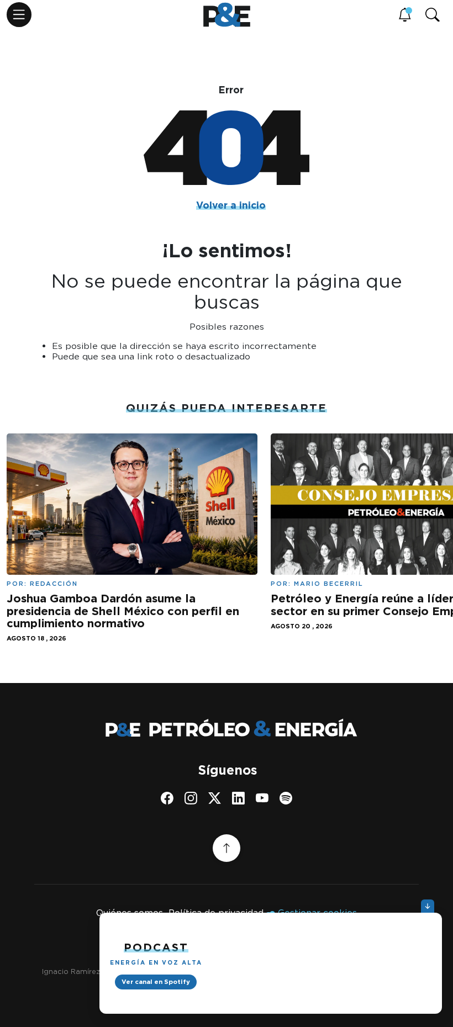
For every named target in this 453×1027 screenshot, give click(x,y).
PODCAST (156, 947)
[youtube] (262, 798)
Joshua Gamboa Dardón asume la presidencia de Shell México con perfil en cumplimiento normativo (123, 611)
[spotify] (286, 798)
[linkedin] (238, 798)
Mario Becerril (329, 583)
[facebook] (167, 798)
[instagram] (191, 798)
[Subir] (226, 848)
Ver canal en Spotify (156, 982)
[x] (214, 798)
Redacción (54, 583)
